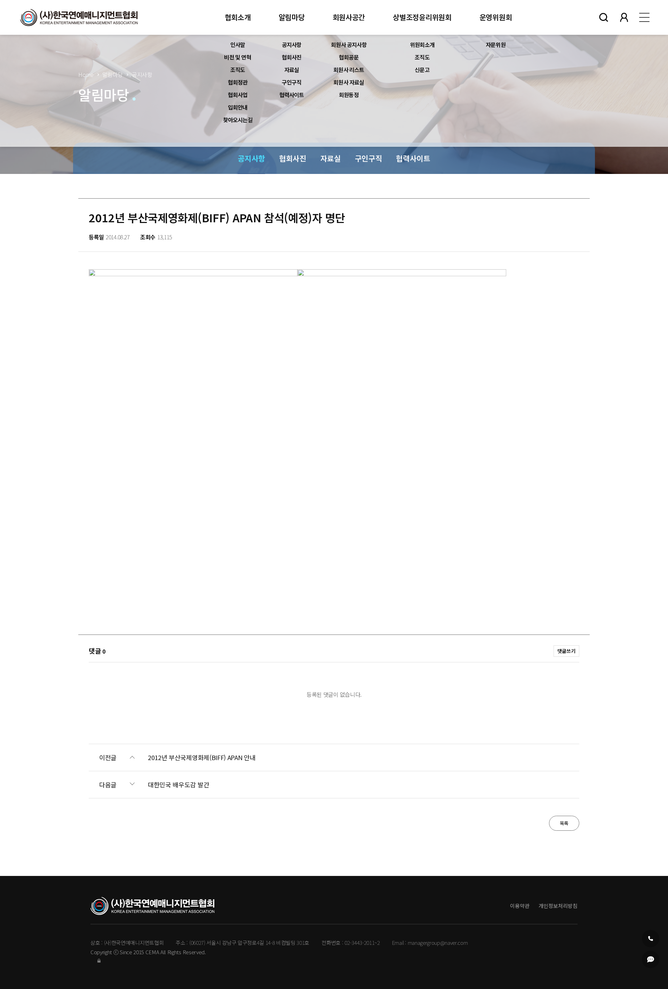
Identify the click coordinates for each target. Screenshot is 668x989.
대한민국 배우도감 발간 (178, 784)
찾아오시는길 (238, 119)
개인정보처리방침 (558, 905)
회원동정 (349, 94)
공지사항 (292, 44)
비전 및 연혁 (237, 57)
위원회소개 (422, 44)
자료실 (291, 69)
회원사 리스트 (348, 69)
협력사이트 (291, 94)
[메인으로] (79, 17)
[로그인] (99, 960)
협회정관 (238, 82)
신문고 (422, 69)
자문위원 (496, 44)
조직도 (237, 69)
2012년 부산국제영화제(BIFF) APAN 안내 (201, 757)
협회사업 (238, 94)
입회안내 (238, 107)
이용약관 (520, 905)
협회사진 (292, 57)
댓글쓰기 (566, 650)
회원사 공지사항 (349, 44)
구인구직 (292, 82)
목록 (564, 823)
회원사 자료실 (348, 82)
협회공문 (349, 57)
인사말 (237, 44)
